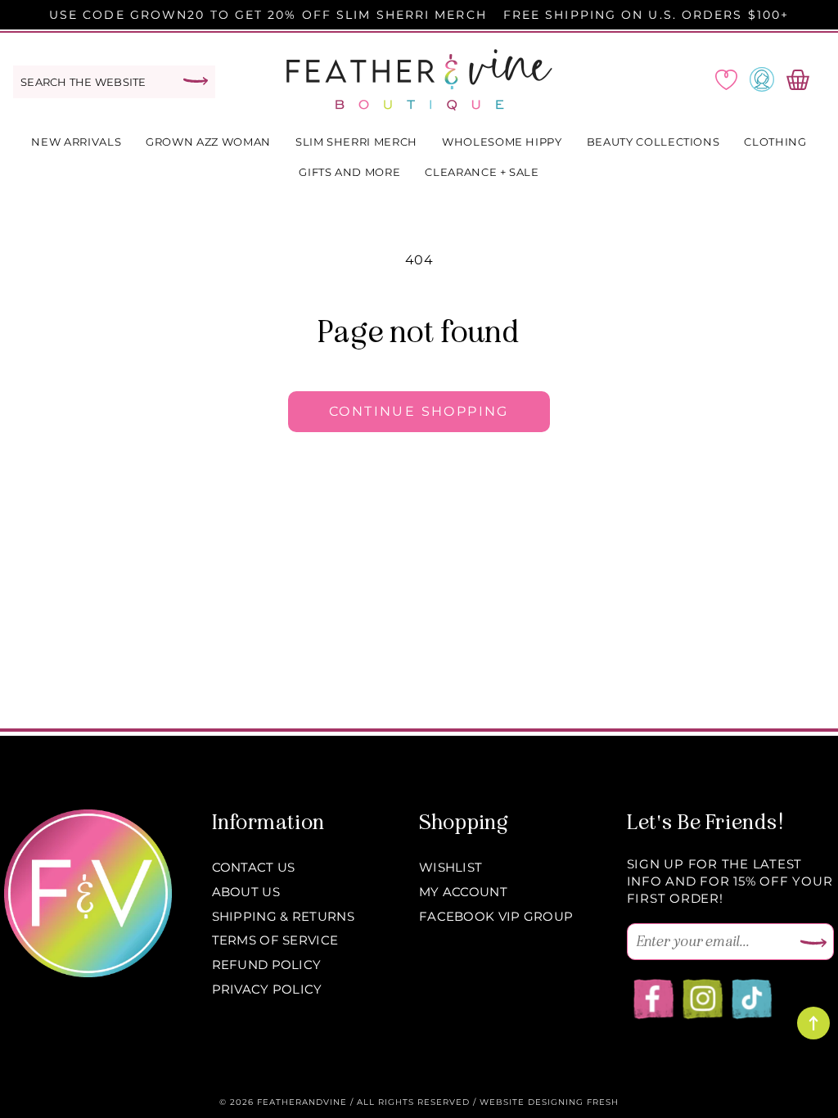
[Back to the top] (813, 1023)
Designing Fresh (573, 1102)
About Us (246, 891)
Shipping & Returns (283, 916)
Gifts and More (349, 171)
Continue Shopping (419, 411)
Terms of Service (275, 940)
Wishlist (450, 867)
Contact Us (253, 867)
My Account (463, 891)
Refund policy (267, 964)
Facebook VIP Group (496, 916)
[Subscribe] (813, 943)
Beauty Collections (653, 141)
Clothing (775, 141)
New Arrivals (76, 141)
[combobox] (114, 81)
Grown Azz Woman (208, 141)
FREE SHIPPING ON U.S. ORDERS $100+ (646, 14)
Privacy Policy (267, 989)
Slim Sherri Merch (356, 141)
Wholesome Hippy (502, 141)
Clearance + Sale (481, 171)
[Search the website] (195, 81)
